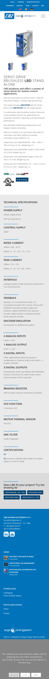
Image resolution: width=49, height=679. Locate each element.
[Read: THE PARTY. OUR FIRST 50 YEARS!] (6, 558)
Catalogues (8, 593)
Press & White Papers (13, 595)
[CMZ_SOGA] (20, 16)
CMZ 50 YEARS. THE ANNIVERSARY (21, 563)
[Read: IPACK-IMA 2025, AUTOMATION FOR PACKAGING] (6, 571)
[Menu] (41, 16)
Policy (6, 609)
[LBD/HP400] (24, 44)
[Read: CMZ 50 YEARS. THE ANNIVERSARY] (6, 564)
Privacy (7, 613)
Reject (36, 675)
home (12, 2)
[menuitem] (12, 1)
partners (20, 5)
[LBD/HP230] (24, 66)
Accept (25, 675)
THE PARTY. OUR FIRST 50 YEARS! (21, 557)
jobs (42, 5)
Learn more (14, 675)
